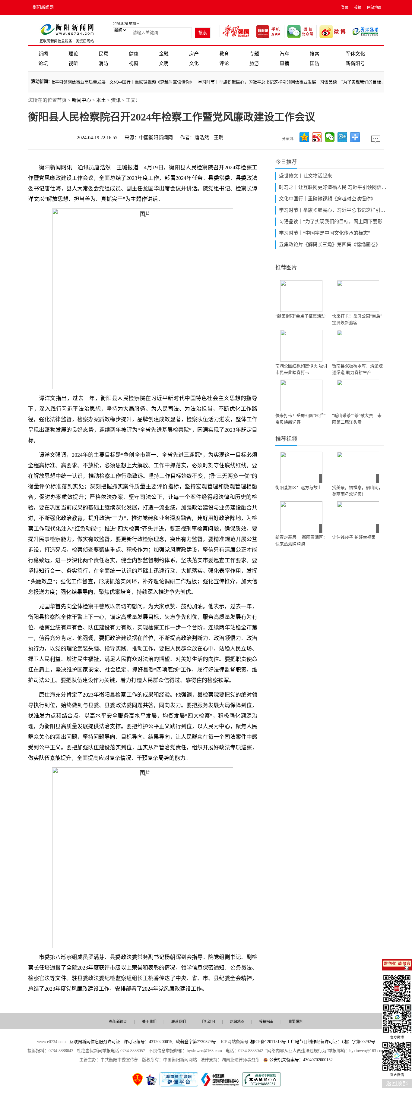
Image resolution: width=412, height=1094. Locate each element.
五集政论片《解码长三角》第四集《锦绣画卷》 (329, 244)
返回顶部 (397, 1083)
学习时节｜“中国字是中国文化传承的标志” (324, 233)
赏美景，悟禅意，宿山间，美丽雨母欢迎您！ (357, 491)
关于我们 (149, 1022)
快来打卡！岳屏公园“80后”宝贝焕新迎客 (357, 319)
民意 (103, 53)
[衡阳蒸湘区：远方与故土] (301, 467)
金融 (164, 53)
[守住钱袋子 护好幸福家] (358, 517)
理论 (73, 53)
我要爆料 (295, 1022)
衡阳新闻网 (43, 7)
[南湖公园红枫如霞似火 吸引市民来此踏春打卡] (301, 346)
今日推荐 (286, 162)
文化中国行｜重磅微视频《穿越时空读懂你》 (140, 82)
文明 (164, 63)
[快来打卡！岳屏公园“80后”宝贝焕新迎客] (358, 296)
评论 (224, 63)
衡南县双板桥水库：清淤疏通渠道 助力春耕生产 (357, 369)
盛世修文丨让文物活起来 (305, 175)
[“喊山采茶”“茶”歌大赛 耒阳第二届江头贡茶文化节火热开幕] (358, 395)
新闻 (43, 53)
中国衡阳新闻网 (156, 137)
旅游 (254, 63)
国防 (314, 63)
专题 (254, 53)
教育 (224, 53)
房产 (194, 53)
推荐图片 (286, 268)
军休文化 (355, 53)
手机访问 (208, 1022)
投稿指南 (266, 1022)
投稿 (357, 7)
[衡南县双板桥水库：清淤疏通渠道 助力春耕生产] (358, 346)
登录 (344, 7)
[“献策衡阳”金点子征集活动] (301, 296)
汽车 (284, 53)
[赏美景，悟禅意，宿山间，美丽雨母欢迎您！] (358, 467)
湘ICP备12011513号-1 (270, 1041)
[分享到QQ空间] (304, 137)
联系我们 (178, 1022)
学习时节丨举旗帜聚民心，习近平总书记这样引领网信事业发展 (246, 82)
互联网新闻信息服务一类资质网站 (67, 41)
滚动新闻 (39, 81)
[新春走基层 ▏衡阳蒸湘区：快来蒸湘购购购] (301, 517)
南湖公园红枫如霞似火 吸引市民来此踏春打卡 (301, 369)
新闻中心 (81, 100)
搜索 (314, 53)
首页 (62, 100)
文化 (194, 63)
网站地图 (374, 7)
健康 (133, 53)
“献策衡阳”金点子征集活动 (300, 316)
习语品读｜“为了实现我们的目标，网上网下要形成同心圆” (333, 221)
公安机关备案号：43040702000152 (301, 1060)
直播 (284, 63)
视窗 (133, 63)
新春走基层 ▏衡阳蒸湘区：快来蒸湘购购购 (301, 540)
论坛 (43, 63)
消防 (103, 63)
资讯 (116, 100)
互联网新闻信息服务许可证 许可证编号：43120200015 (120, 1041)
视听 (73, 63)
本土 (101, 100)
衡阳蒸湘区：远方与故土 (298, 487)
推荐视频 (286, 439)
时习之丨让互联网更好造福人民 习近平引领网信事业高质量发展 (333, 187)
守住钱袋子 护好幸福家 (354, 537)
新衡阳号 (355, 63)
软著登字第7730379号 (196, 1041)
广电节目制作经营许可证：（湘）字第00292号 (333, 1041)
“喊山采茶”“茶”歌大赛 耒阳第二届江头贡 (357, 419)
